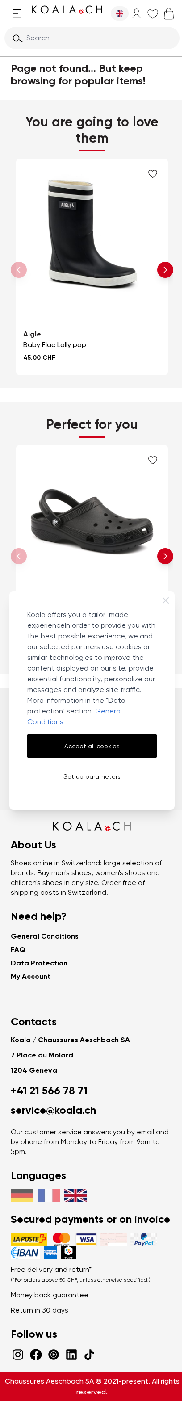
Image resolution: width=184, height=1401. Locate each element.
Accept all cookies (92, 746)
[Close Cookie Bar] (165, 600)
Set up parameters (92, 776)
